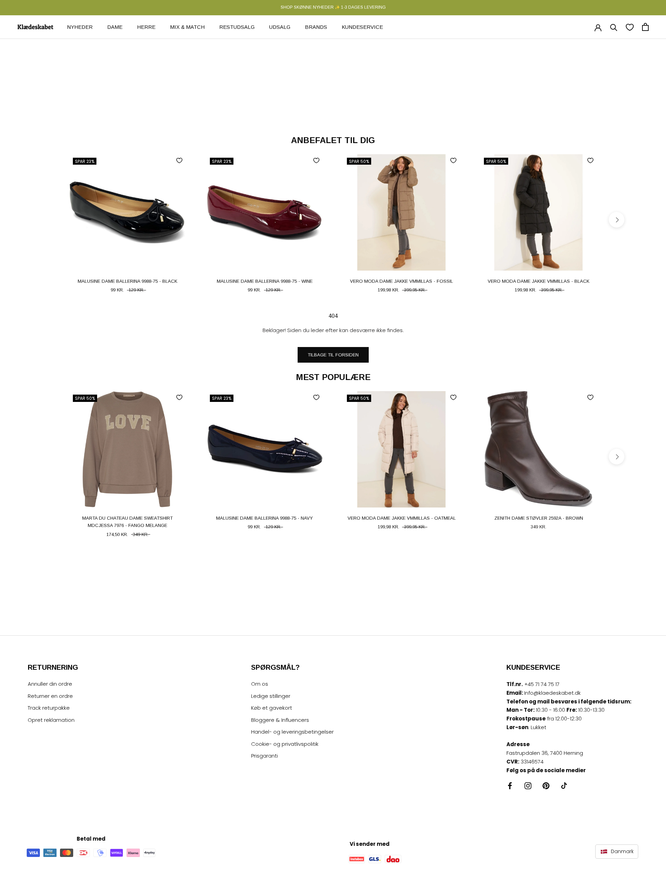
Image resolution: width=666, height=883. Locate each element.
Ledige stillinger (270, 696)
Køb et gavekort (271, 707)
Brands (316, 27)
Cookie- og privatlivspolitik (284, 744)
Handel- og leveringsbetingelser (292, 731)
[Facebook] (509, 785)
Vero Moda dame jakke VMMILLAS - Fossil (401, 281)
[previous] (49, 220)
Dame (114, 27)
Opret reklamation (51, 720)
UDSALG (279, 27)
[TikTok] (564, 785)
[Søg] (613, 27)
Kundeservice (362, 27)
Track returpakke (49, 707)
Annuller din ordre (50, 683)
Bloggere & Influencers (280, 720)
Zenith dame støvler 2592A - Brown (538, 518)
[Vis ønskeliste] (629, 27)
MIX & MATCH (187, 27)
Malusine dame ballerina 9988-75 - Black (127, 281)
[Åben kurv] (645, 27)
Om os (259, 683)
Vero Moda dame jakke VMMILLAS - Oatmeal (402, 518)
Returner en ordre (50, 696)
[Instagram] (527, 785)
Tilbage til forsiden (333, 354)
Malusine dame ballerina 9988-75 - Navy (264, 518)
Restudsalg (237, 27)
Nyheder (80, 27)
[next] (616, 220)
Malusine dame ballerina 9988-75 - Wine (265, 281)
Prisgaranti (264, 755)
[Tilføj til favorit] (179, 160)
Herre (146, 27)
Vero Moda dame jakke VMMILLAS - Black (538, 281)
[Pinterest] (546, 785)
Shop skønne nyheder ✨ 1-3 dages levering (333, 7)
